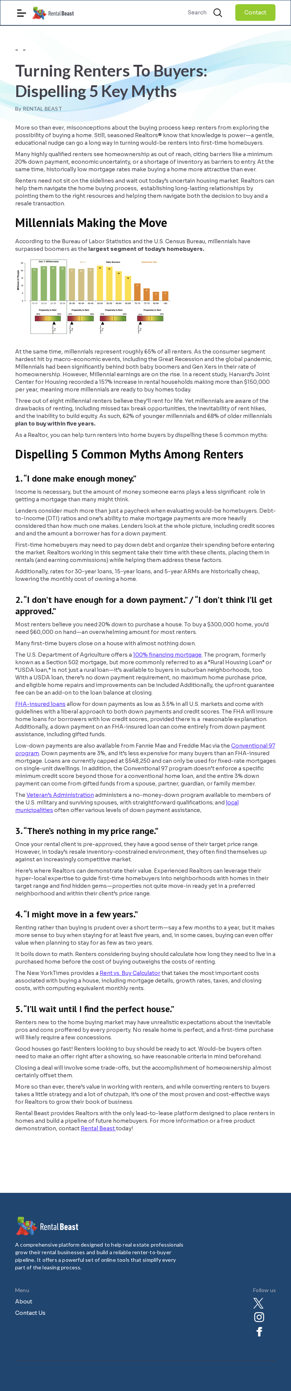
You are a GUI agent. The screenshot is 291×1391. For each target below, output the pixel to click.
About (23, 1301)
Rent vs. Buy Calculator (130, 973)
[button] (22, 10)
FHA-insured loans (40, 704)
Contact (255, 12)
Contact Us (30, 1313)
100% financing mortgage (167, 654)
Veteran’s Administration (60, 795)
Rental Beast (98, 1128)
